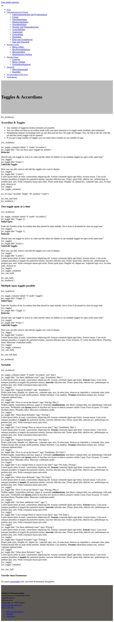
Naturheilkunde (12, 77)
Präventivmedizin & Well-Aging (17, 75)
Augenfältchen (18, 29)
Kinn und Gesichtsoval (22, 39)
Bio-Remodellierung (21, 49)
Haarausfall (10, 67)
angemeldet (15, 581)
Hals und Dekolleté (20, 42)
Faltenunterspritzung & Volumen (17, 12)
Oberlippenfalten (19, 19)
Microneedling (18, 52)
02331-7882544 (7, 607)
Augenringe (17, 32)
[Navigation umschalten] (2, 5)
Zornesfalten (17, 34)
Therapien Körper (12, 57)
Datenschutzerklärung (15, 611)
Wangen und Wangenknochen (25, 27)
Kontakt (10, 614)
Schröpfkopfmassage (21, 64)
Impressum (11, 616)
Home (9, 10)
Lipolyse (16, 59)
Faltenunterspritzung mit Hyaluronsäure (29, 14)
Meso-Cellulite (18, 62)
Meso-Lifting (18, 47)
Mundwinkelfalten (20, 22)
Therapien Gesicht (13, 45)
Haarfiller (16, 72)
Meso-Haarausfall (20, 69)
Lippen (15, 17)
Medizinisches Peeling (22, 54)
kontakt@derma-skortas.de (11, 605)
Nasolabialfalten (19, 24)
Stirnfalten (16, 37)
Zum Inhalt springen (10, 2)
